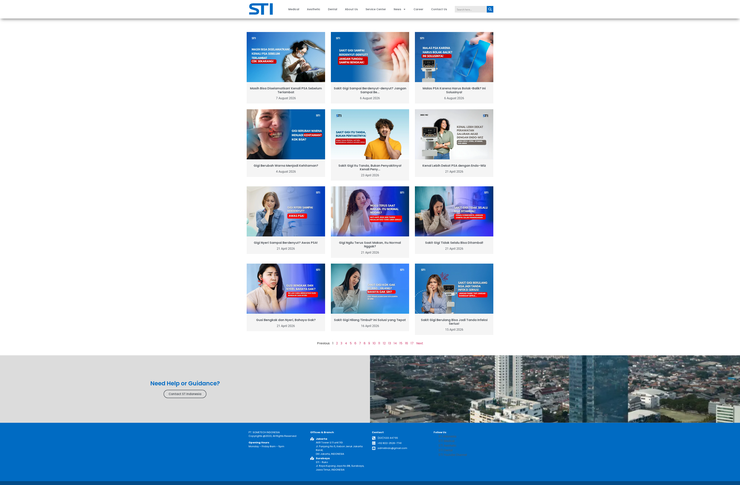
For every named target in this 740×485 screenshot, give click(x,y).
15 (400, 343)
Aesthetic (313, 9)
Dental (332, 9)
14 (395, 343)
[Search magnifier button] (490, 9)
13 (389, 343)
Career (418, 9)
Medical (293, 9)
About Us (351, 9)
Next (419, 343)
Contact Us (439, 9)
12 (384, 343)
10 (374, 343)
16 (406, 343)
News (397, 9)
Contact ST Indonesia (185, 394)
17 (412, 343)
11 (379, 343)
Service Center (376, 9)
